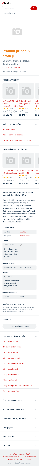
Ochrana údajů (24, 454)
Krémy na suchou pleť (10, 341)
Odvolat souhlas (30, 457)
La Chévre (23, 232)
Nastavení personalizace (12, 457)
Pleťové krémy (9, 13)
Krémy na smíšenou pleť (11, 374)
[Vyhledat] (33, 8)
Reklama (11, 459)
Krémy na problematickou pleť (13, 363)
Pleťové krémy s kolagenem (12, 135)
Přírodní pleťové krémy (10, 380)
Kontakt (20, 459)
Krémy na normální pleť (11, 391)
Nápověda (13, 454)
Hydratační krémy (8, 129)
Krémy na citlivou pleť (10, 352)
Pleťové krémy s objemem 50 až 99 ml (16, 140)
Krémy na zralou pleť (10, 369)
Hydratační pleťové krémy (11, 347)
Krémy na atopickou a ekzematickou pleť (17, 386)
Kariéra (28, 459)
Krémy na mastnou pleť (11, 358)
